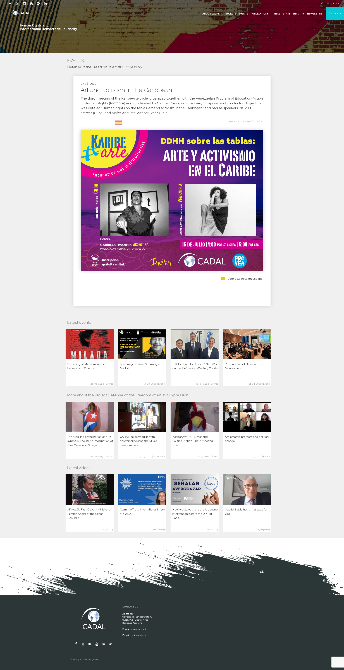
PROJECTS (230, 13)
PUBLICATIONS (260, 13)
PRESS (276, 13)
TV (303, 13)
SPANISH (335, 3)
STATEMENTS (291, 13)
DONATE (336, 13)
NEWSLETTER (315, 13)
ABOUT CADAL (211, 13)
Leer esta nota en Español (245, 278)
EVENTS (243, 13)
